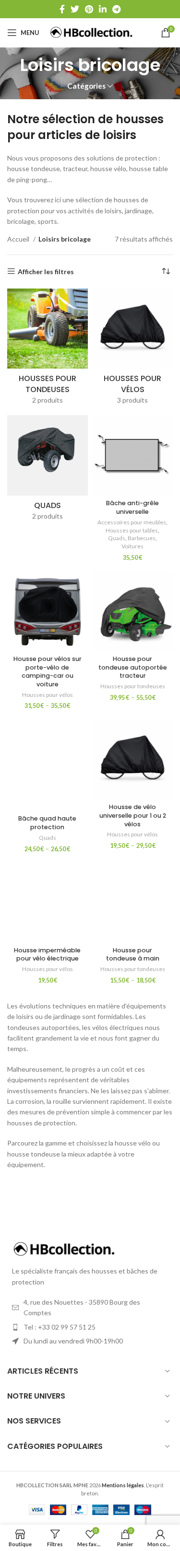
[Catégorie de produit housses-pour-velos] (133, 350)
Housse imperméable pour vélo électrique (47, 954)
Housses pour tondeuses (132, 686)
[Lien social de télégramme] (116, 9)
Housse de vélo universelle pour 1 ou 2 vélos (132, 815)
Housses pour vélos (47, 694)
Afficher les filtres (46, 271)
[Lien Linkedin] (102, 9)
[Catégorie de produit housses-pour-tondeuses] (47, 350)
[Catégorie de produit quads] (47, 470)
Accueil (19, 239)
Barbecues (142, 538)
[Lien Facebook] (62, 9)
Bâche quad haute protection (47, 822)
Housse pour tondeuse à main (132, 954)
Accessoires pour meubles (131, 522)
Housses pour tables (132, 530)
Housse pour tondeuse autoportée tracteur (132, 667)
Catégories (86, 86)
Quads (116, 538)
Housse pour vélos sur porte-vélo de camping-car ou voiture (47, 671)
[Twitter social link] (75, 9)
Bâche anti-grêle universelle (132, 507)
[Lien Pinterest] (89, 9)
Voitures (132, 546)
